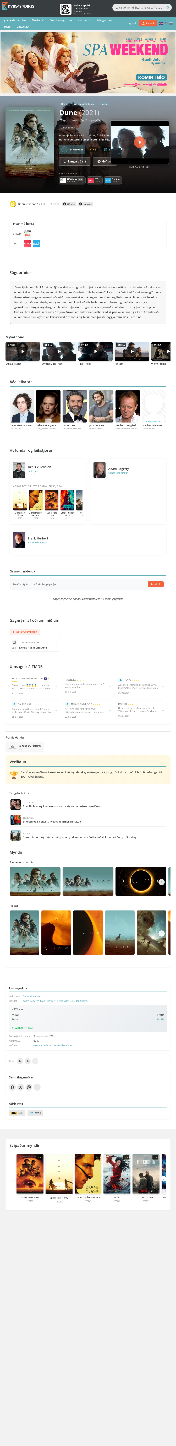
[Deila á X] (28, 1061)
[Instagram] (28, 1087)
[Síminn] (36, 243)
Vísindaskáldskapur (84, 103)
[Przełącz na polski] (171, 23)
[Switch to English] (166, 23)
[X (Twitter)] (20, 1087)
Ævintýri (104, 103)
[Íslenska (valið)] (161, 23)
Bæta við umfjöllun (25, 632)
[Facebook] (12, 1087)
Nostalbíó (38, 20)
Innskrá (155, 584)
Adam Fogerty (118, 469)
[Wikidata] (37, 1087)
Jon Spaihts (82, 1001)
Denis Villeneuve (40, 467)
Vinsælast (23, 27)
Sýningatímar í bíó (14, 20)
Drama (64, 103)
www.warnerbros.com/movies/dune (52, 1045)
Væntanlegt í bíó (61, 20)
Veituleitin (84, 20)
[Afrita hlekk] (35, 1061)
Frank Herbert (38, 538)
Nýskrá (132, 23)
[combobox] (142, 8)
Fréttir (7, 27)
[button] (161, 882)
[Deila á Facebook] (20, 1061)
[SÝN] (27, 243)
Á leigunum (104, 20)
